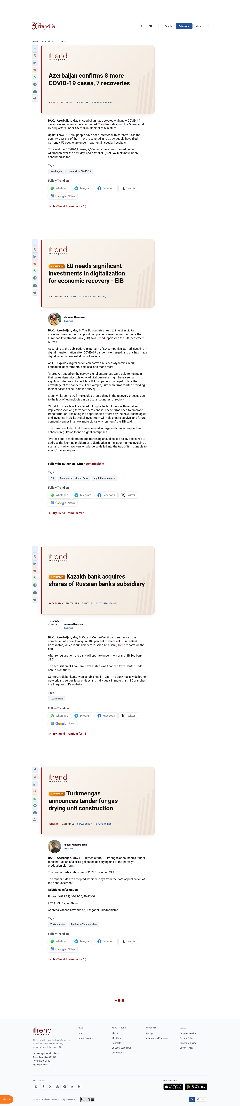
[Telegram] (65, 1087)
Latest (81, 1033)
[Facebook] (43, 1087)
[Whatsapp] (36, 1087)
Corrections (118, 1052)
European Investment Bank (74, 478)
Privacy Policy (187, 1038)
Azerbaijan (56, 171)
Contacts (116, 1043)
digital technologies (104, 478)
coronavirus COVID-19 (79, 171)
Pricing (149, 1033)
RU (203, 1099)
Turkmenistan (57, 924)
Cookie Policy (186, 1047)
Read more (68, 321)
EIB (52, 478)
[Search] (142, 26)
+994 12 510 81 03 (41, 1061)
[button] (35, 48)
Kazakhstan (56, 698)
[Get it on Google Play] (196, 1086)
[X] (50, 1087)
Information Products (157, 1038)
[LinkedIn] (72, 1087)
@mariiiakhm (95, 463)
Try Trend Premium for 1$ (69, 206)
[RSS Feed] (79, 1087)
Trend (102, 124)
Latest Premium (86, 1038)
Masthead (117, 1038)
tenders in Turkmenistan (84, 924)
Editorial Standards (121, 1047)
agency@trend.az (41, 1064)
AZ (197, 1099)
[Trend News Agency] (42, 1031)
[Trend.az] (44, 26)
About (115, 1033)
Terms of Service (188, 1033)
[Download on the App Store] (173, 1086)
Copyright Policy (188, 1043)
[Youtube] (58, 1087)
